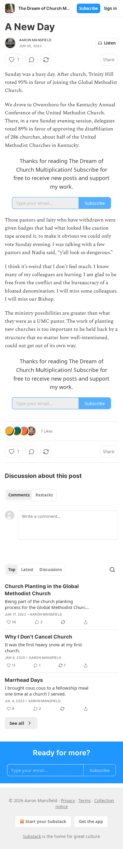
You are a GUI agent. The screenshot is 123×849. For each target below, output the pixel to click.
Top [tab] (11, 569)
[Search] (112, 570)
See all (17, 723)
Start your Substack (45, 821)
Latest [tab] (27, 569)
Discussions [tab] (50, 569)
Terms (85, 800)
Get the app (91, 821)
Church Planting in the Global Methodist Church (42, 589)
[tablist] (30, 495)
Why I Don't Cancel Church (38, 637)
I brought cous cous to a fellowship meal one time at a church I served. (46, 691)
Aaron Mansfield (35, 40)
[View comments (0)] (32, 60)
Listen (110, 43)
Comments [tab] (19, 495)
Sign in (110, 8)
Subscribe (88, 8)
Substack (32, 836)
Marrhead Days (24, 680)
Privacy (68, 800)
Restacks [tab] (44, 495)
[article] (61, 604)
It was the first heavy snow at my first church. (43, 647)
